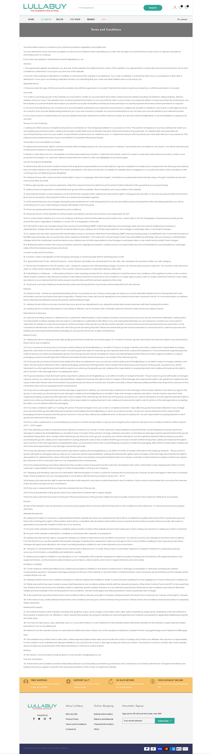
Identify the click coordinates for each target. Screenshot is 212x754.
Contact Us (71, 729)
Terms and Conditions (76, 724)
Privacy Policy (72, 719)
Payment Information (104, 724)
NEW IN (48, 19)
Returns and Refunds (103, 719)
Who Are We (71, 714)
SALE (104, 19)
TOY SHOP (75, 19)
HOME (31, 19)
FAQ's (96, 729)
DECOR (59, 19)
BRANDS (91, 19)
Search (153, 7)
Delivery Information (103, 714)
